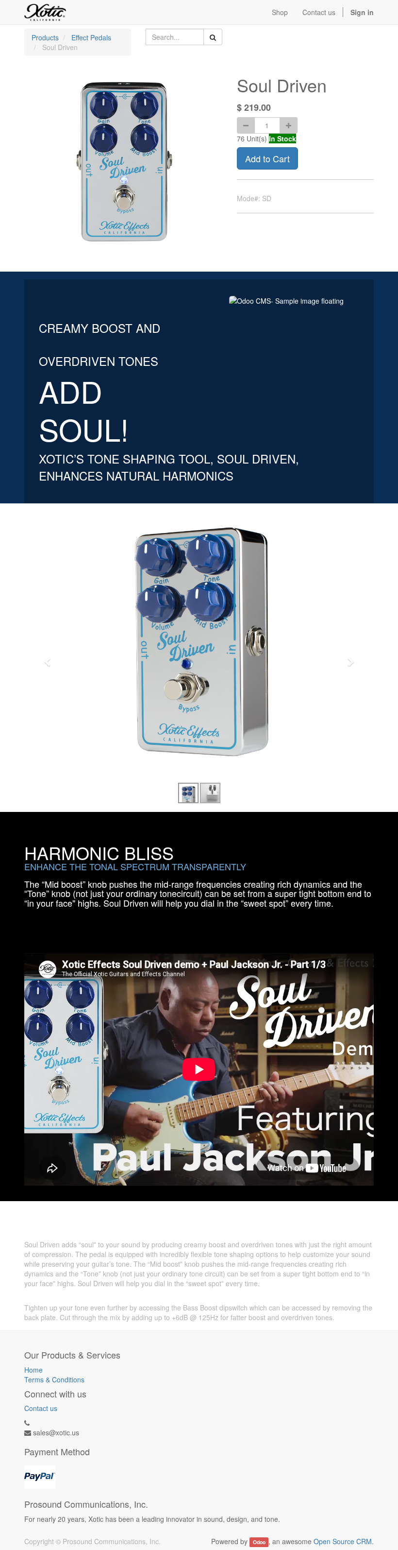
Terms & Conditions (54, 1379)
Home (33, 1370)
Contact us (40, 1408)
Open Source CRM (343, 1541)
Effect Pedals (91, 37)
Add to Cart (267, 158)
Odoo (259, 1542)
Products (45, 37)
